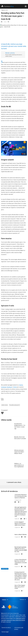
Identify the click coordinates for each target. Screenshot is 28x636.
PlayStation (9, 6)
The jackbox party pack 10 (14, 405)
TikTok (15, 387)
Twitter (21, 385)
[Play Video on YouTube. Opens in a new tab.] (23, 154)
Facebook (9, 387)
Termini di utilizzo (6, 627)
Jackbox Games (4, 405)
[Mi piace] (18, 502)
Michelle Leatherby (10, 53)
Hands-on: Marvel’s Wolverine (21, 534)
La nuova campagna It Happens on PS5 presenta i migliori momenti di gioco (20, 523)
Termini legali (4, 632)
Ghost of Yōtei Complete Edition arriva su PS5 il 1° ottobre (20, 587)
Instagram (3, 387)
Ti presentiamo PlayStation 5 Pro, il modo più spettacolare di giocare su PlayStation (21, 496)
